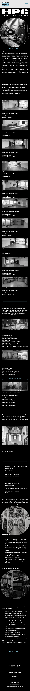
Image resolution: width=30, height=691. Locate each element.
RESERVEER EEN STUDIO (15, 48)
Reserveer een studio (15, 300)
